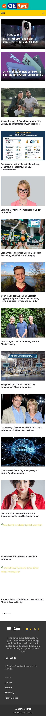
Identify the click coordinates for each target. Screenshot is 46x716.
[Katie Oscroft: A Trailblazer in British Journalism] (23, 537)
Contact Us (8, 682)
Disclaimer (8, 687)
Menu (3, 13)
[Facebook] (27, 629)
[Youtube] (38, 629)
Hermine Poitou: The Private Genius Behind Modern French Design (22, 600)
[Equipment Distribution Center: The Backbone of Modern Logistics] (23, 366)
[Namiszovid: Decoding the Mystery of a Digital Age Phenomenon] (23, 451)
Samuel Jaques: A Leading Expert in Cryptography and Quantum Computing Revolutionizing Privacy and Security (20, 298)
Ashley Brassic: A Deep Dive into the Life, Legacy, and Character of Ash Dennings (21, 122)
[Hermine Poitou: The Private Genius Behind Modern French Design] (23, 580)
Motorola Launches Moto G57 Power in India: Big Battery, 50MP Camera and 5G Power (23, 75)
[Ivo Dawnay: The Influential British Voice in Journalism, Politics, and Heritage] (23, 409)
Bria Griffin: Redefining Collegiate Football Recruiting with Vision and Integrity (21, 254)
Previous (7, 614)
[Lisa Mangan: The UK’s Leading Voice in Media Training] (23, 322)
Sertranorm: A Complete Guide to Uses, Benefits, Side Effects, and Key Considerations (20, 167)
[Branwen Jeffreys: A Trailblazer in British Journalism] (23, 191)
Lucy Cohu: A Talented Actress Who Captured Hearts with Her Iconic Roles (19, 514)
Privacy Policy (9, 692)
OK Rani (13, 628)
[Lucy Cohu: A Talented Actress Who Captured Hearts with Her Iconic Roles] (23, 494)
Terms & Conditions (11, 698)
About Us (8, 677)
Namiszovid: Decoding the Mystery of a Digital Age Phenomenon (20, 471)
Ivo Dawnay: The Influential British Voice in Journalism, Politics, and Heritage (21, 428)
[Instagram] (35, 629)
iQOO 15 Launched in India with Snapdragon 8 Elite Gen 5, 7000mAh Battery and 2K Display (20, 42)
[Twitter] (31, 629)
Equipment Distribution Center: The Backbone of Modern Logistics (18, 385)
